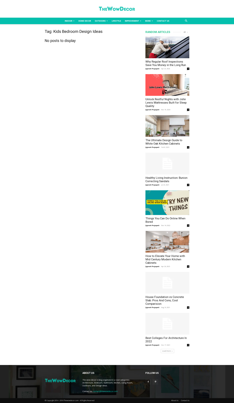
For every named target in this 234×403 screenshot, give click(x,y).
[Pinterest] (155, 382)
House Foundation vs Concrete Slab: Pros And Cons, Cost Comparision (164, 300)
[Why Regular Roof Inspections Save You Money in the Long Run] (167, 47)
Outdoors (100, 21)
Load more (166, 351)
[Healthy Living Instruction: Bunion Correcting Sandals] (167, 163)
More (148, 21)
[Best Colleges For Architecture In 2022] (167, 324)
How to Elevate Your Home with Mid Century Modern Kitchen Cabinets (165, 259)
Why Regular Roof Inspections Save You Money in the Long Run (165, 63)
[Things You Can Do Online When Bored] (167, 202)
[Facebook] (148, 382)
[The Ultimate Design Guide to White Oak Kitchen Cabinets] (167, 126)
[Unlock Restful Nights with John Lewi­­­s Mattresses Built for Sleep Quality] (167, 85)
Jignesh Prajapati (152, 69)
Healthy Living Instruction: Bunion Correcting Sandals (166, 179)
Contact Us (163, 21)
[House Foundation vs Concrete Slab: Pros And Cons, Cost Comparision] (167, 283)
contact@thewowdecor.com (105, 391)
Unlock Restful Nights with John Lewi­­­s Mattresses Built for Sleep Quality (166, 103)
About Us (174, 400)
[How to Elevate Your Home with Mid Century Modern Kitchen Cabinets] (167, 242)
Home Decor (84, 21)
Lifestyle (116, 21)
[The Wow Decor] (117, 9)
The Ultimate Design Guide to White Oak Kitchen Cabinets (163, 142)
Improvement (132, 21)
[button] (186, 21)
